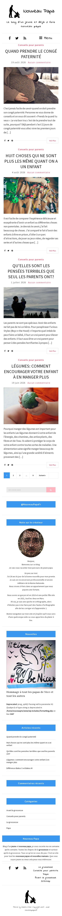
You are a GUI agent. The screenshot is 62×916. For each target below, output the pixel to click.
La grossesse (12, 822)
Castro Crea (26, 907)
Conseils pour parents (31, 45)
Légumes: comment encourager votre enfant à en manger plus (31, 371)
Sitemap (45, 881)
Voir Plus (52, 141)
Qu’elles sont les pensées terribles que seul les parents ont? (31, 271)
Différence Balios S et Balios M (19, 768)
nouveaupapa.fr (31, 910)
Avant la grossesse (14, 810)
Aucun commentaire (39, 62)
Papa (8, 828)
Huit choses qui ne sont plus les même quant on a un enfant (31, 161)
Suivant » (42, 475)
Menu (47, 38)
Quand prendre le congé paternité (31, 53)
